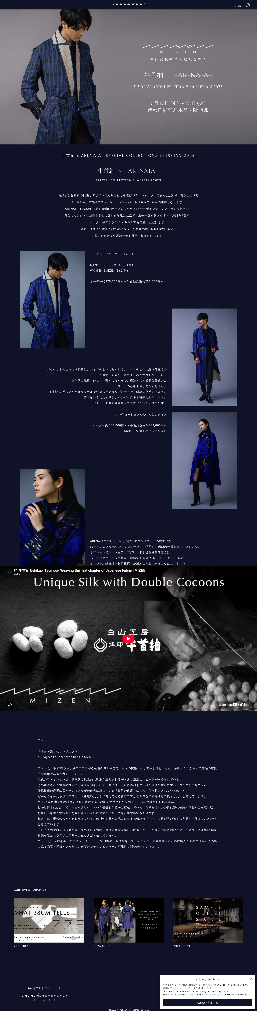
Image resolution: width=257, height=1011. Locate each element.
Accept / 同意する (207, 1002)
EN (239, 5)
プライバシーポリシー (182, 987)
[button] (250, 979)
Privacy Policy (210, 994)
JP (233, 5)
